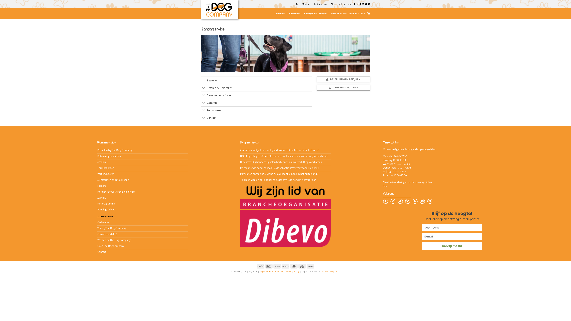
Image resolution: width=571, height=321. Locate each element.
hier (385, 186)
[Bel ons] (415, 201)
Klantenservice (320, 4)
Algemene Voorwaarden (272, 271)
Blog (333, 4)
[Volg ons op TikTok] (360, 4)
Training (323, 13)
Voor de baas (338, 13)
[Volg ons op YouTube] (369, 4)
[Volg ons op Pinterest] (366, 4)
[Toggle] (204, 80)
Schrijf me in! (452, 246)
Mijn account (345, 4)
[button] (297, 4)
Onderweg (280, 13)
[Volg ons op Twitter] (363, 4)
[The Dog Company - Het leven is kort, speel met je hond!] (219, 9)
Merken (306, 4)
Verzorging (294, 13)
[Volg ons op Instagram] (357, 4)
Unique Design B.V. (330, 271)
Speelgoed (309, 13)
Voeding (353, 13)
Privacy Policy (292, 271)
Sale (363, 13)
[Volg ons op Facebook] (354, 4)
